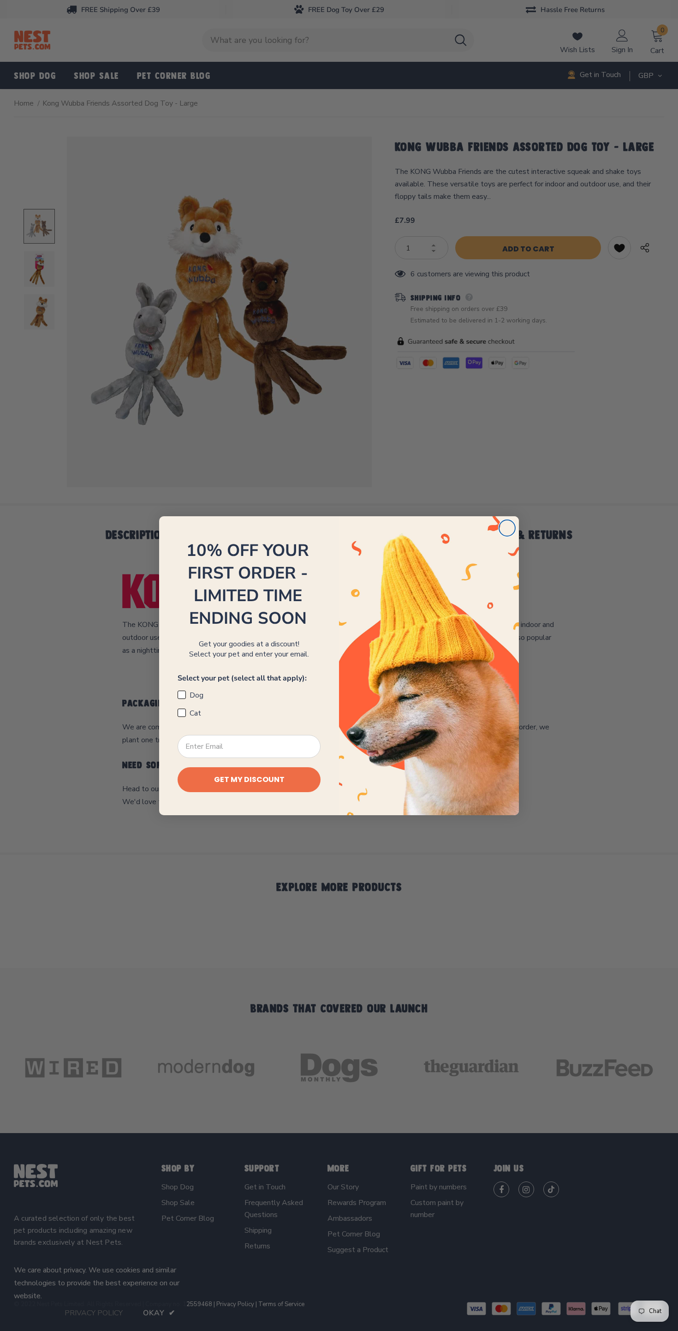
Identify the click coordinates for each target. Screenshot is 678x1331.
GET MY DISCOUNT (249, 779)
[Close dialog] (507, 528)
